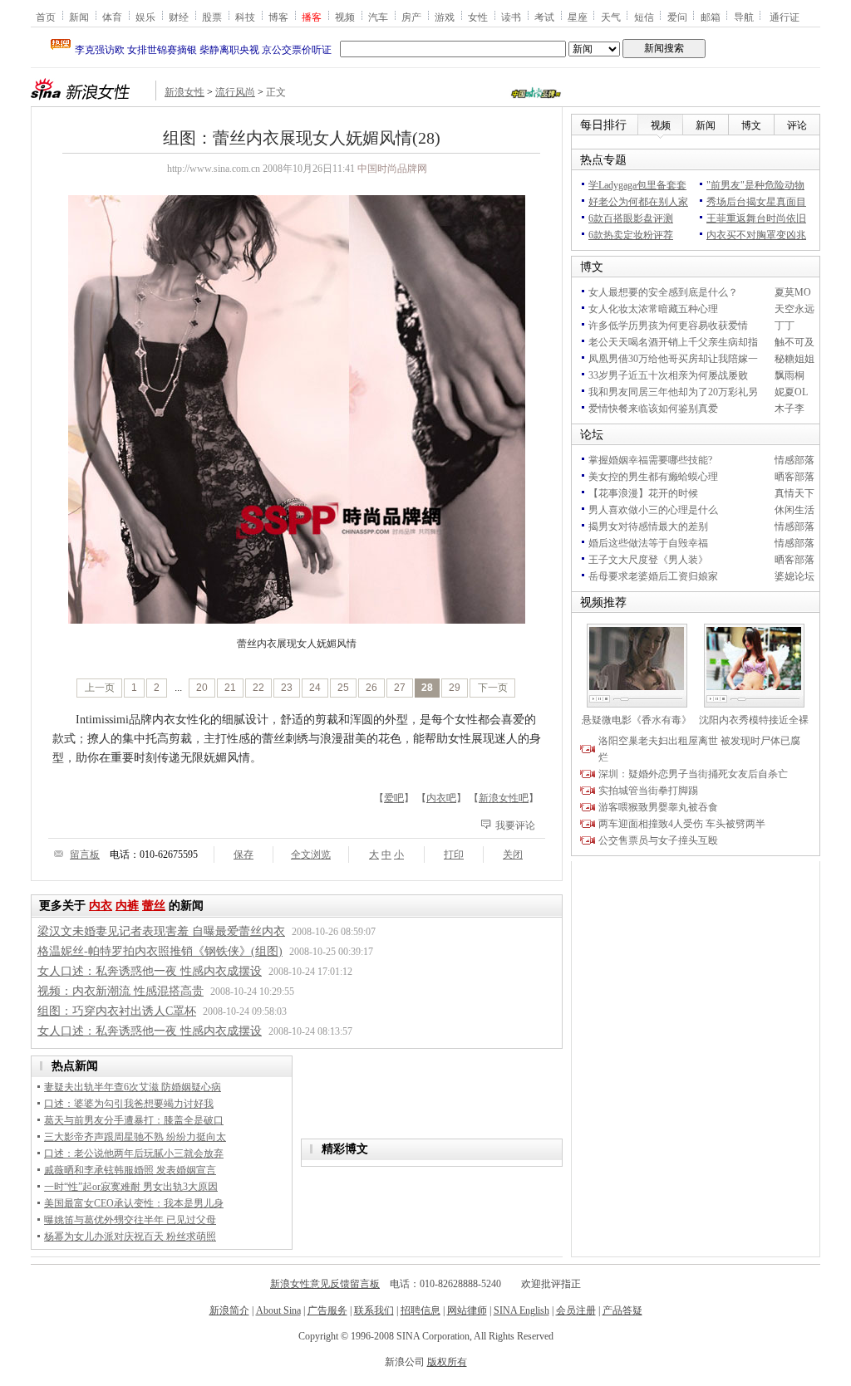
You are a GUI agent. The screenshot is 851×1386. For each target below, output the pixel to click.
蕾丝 (153, 905)
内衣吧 (441, 798)
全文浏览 (311, 854)
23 (287, 687)
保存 (243, 854)
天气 (611, 17)
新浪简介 (229, 1310)
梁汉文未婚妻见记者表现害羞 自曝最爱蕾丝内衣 (161, 931)
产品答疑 (622, 1310)
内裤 (127, 905)
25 (343, 687)
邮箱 (711, 17)
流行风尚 (235, 92)
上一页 (100, 687)
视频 (345, 17)
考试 (544, 17)
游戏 (445, 17)
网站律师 (467, 1310)
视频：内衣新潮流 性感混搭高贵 (120, 991)
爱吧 (394, 798)
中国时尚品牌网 (392, 168)
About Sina (278, 1310)
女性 (478, 17)
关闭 (513, 854)
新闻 (79, 17)
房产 (411, 17)
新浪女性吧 (504, 798)
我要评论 (515, 825)
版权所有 (447, 1362)
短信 (644, 17)
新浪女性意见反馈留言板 (325, 1284)
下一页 (493, 687)
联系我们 (374, 1310)
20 (202, 687)
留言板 (85, 854)
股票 (212, 17)
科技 (245, 17)
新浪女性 (184, 92)
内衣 (100, 905)
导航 (744, 17)
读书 (511, 17)
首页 (46, 17)
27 (400, 687)
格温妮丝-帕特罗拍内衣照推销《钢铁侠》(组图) (160, 951)
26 (371, 687)
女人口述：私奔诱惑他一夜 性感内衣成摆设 (149, 971)
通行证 (784, 17)
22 (258, 687)
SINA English (521, 1310)
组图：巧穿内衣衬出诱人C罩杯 (116, 1011)
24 (315, 687)
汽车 (378, 17)
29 (454, 687)
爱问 (677, 17)
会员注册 (576, 1310)
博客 (278, 17)
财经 (179, 17)
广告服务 (327, 1310)
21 (230, 687)
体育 (112, 17)
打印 (454, 854)
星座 (578, 17)
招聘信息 (420, 1310)
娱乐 (145, 17)
